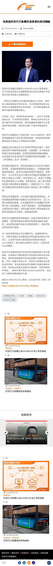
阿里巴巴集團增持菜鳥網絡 (18, 391)
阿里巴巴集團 (10, 300)
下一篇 (7, 355)
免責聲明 (34, 553)
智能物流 (9, 388)
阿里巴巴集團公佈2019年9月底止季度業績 (20, 286)
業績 (31, 296)
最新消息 (8, 34)
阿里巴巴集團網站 (9, 556)
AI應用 (27, 435)
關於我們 (5, 553)
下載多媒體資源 (19, 44)
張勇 (22, 296)
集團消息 (21, 34)
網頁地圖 (44, 553)
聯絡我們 (15, 553)
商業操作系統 (10, 296)
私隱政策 (25, 553)
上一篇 (7, 314)
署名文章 (41, 296)
